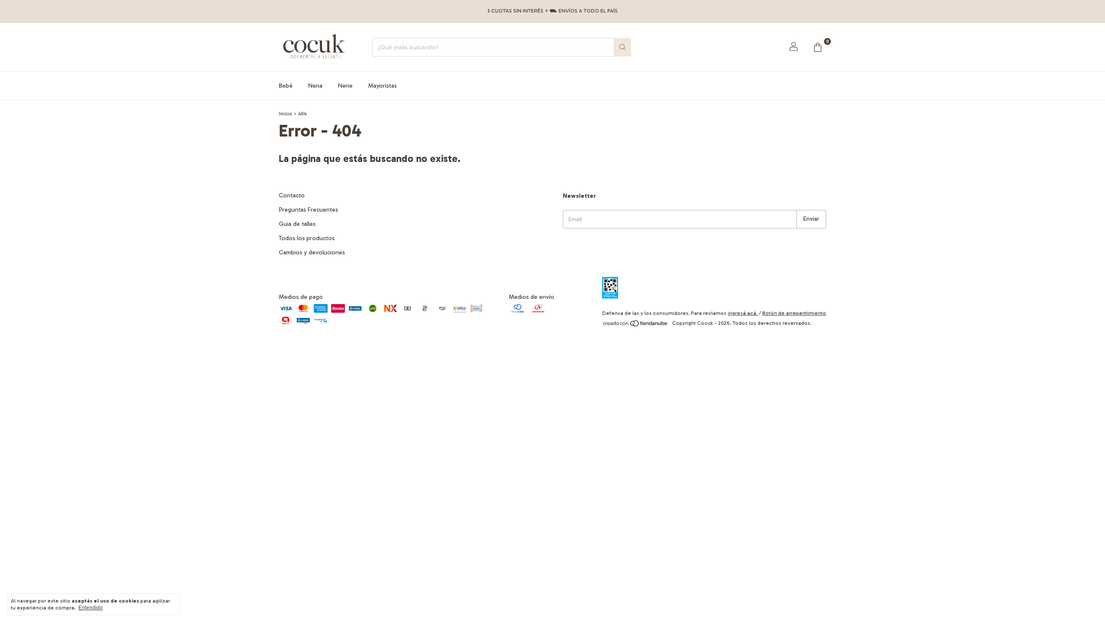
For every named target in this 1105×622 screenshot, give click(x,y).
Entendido (91, 608)
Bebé (286, 85)
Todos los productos (307, 238)
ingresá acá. (743, 313)
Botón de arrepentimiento (794, 313)
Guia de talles (297, 224)
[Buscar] (622, 47)
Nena (315, 85)
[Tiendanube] (635, 325)
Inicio (285, 114)
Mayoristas (382, 85)
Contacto (292, 195)
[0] (817, 47)
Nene (345, 85)
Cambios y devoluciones (312, 252)
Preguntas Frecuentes (308, 209)
